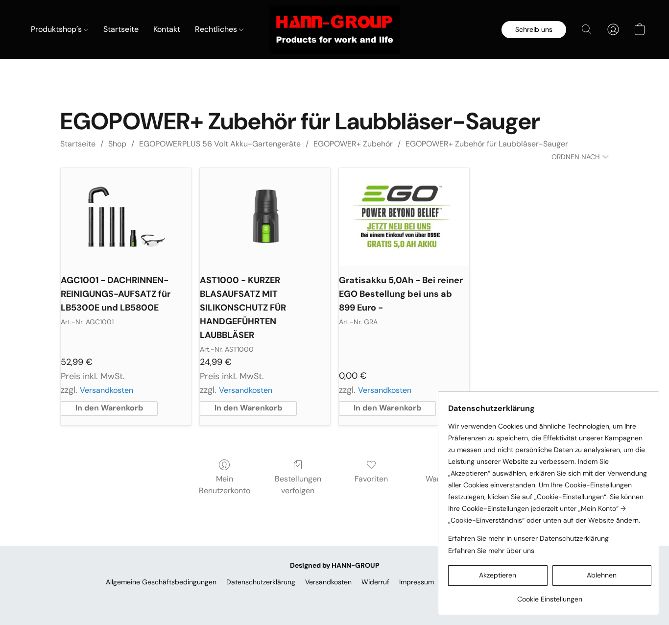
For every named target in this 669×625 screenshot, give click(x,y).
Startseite (121, 29)
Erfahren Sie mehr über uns (491, 550)
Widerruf (375, 581)
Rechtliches (217, 29)
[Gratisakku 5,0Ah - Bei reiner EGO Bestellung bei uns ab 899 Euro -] (404, 217)
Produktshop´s (57, 29)
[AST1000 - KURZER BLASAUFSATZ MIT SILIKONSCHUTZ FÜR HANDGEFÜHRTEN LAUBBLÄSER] (265, 217)
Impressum (416, 581)
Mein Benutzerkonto (224, 485)
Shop (117, 144)
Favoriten (371, 479)
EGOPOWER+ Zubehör (353, 144)
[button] (334, 29)
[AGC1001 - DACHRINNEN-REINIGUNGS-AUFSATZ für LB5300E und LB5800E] (126, 217)
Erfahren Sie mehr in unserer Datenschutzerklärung (528, 538)
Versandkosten (106, 390)
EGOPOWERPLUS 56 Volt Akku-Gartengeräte (220, 144)
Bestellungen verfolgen (298, 485)
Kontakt (166, 29)
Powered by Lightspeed (334, 598)
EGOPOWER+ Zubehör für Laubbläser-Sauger (487, 144)
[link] (549, 595)
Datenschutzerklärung (260, 581)
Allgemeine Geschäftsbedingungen (161, 581)
